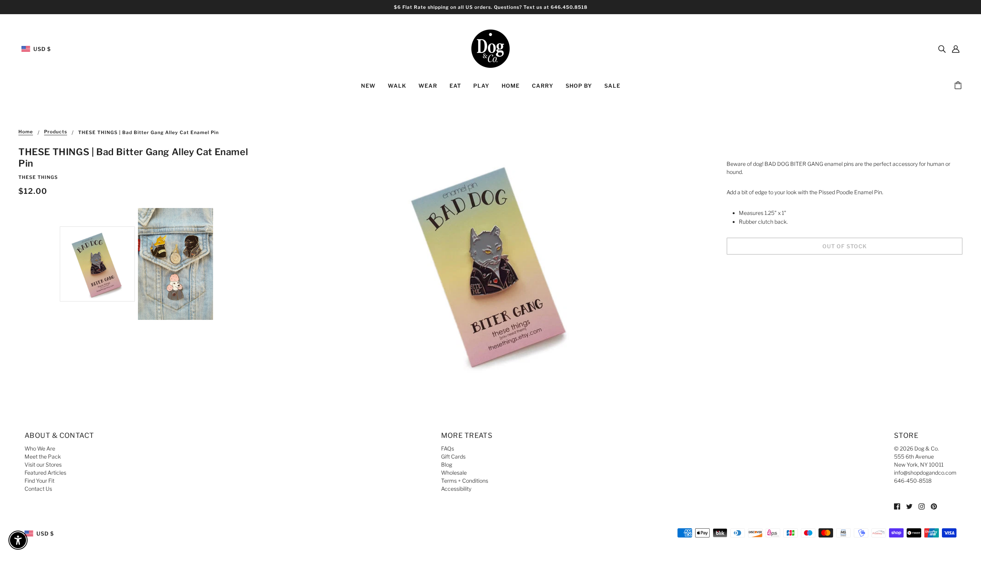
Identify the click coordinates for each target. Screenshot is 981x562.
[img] (942, 48)
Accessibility (456, 488)
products (55, 131)
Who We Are (40, 448)
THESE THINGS (38, 177)
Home (25, 131)
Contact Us (38, 488)
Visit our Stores (43, 464)
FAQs (447, 448)
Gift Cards (453, 456)
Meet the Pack (43, 456)
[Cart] (959, 86)
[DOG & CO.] (490, 48)
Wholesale (454, 472)
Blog (446, 464)
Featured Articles (45, 472)
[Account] (956, 48)
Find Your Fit (39, 480)
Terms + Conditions (464, 480)
